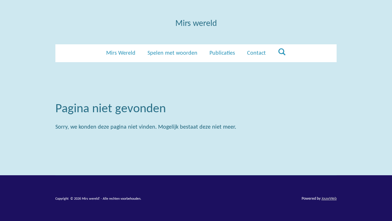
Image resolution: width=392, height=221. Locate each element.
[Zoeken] (281, 52)
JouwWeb (329, 199)
